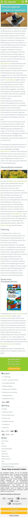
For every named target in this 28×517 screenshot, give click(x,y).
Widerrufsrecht (6, 459)
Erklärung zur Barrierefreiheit (10, 464)
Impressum (5, 454)
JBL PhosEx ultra (19, 314)
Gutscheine (5, 441)
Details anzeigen (14, 515)
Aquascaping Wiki (7, 448)
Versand (4, 446)
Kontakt (4, 451)
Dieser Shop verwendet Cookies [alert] (14, 469)
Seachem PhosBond (7, 316)
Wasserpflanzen (5, 63)
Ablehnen (14, 512)
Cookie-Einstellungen (8, 466)
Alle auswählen (14, 509)
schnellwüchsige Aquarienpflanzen (17, 181)
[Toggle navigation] (2, 1)
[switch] (4, 498)
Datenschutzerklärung (6, 494)
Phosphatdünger (10, 80)
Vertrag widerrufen (14, 368)
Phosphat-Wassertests (7, 344)
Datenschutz (5, 456)
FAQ (3, 443)
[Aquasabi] (9, 1)
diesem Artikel (5, 225)
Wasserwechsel (5, 151)
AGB (3, 461)
